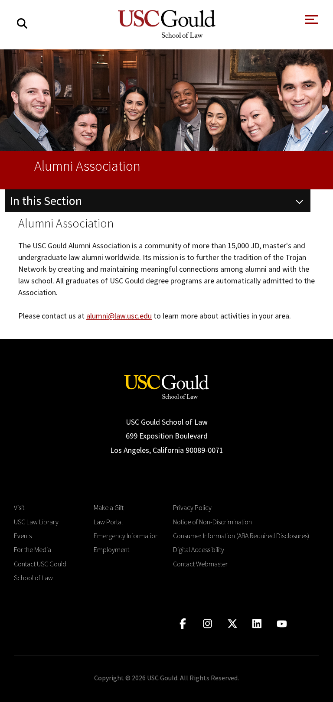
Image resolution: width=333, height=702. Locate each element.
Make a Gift (109, 507)
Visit (19, 507)
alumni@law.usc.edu (119, 316)
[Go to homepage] (166, 386)
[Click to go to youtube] (281, 624)
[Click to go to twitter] (232, 624)
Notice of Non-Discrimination (212, 521)
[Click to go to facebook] (183, 624)
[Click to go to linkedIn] (257, 624)
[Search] (22, 24)
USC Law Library (36, 521)
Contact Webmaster (200, 563)
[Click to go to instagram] (207, 624)
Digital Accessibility (198, 549)
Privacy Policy (192, 507)
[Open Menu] (311, 22)
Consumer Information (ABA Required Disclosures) (241, 535)
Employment (111, 549)
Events (23, 535)
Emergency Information (126, 535)
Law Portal (108, 521)
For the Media (32, 549)
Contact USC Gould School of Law (40, 570)
